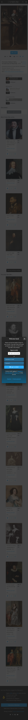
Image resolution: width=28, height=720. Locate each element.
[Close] (25, 339)
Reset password (17, 379)
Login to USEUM (14, 367)
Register (9, 379)
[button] (14, 353)
